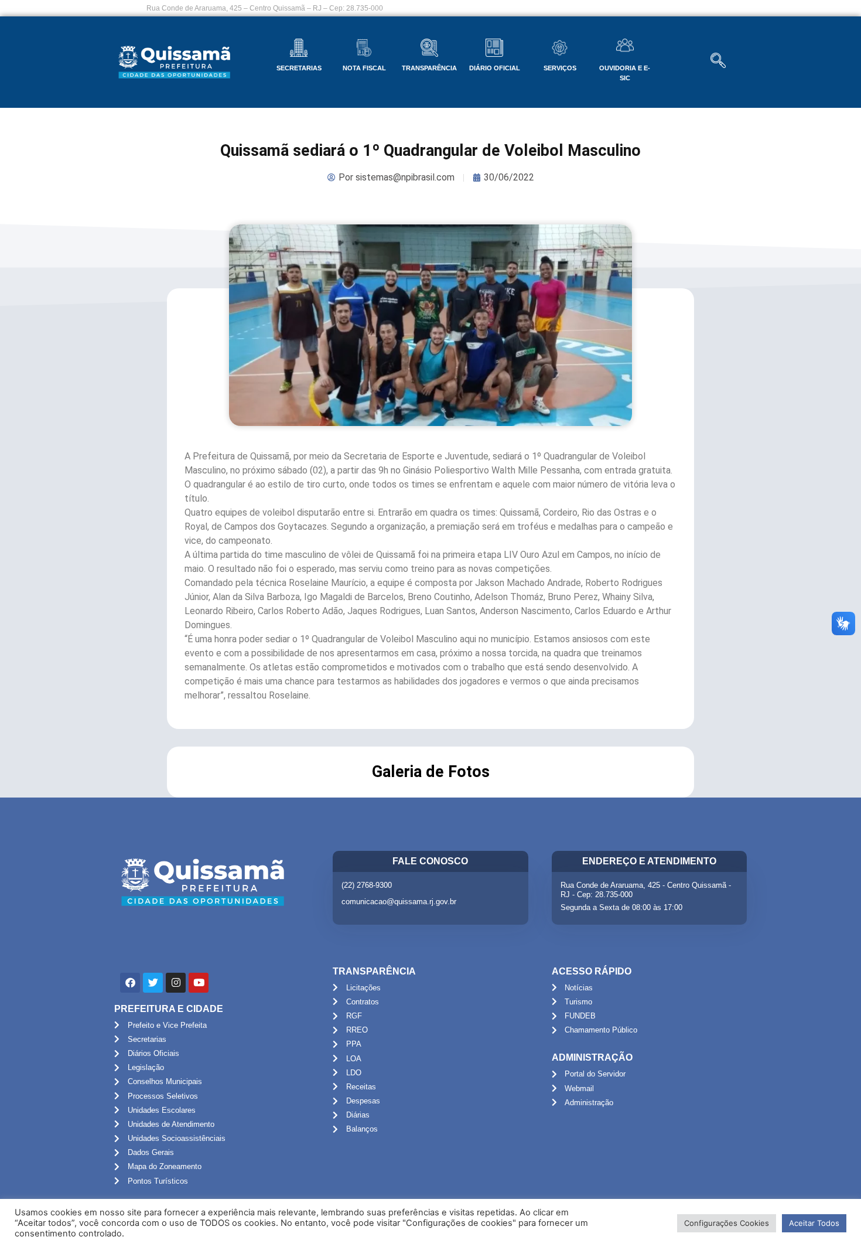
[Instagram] (176, 983)
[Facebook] (130, 983)
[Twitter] (153, 983)
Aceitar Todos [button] (814, 1223)
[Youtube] (199, 983)
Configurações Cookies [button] (726, 1223)
